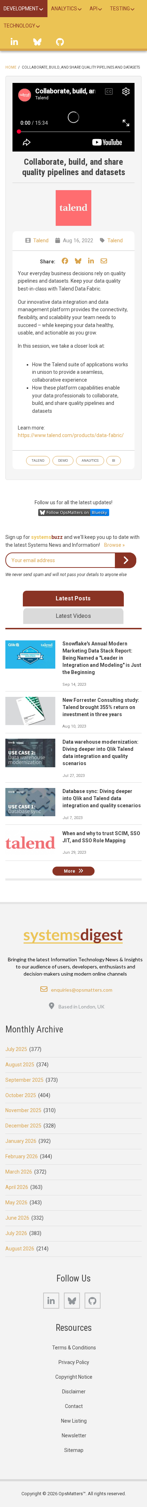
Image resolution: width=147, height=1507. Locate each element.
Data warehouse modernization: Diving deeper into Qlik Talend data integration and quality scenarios (100, 752)
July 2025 (16, 1049)
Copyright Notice (73, 1377)
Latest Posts (73, 598)
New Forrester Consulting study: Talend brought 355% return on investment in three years (100, 707)
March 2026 (18, 1172)
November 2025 (23, 1110)
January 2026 (20, 1141)
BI (113, 460)
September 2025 (24, 1080)
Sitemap (73, 1450)
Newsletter (74, 1435)
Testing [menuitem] (120, 8)
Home (10, 67)
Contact (74, 1406)
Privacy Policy (74, 1362)
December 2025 (23, 1126)
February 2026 (21, 1156)
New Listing (74, 1421)
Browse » (114, 545)
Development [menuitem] (21, 8)
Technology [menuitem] (19, 26)
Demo (63, 460)
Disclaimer (74, 1391)
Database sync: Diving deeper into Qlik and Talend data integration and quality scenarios (101, 798)
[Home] (74, 936)
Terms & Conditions (74, 1347)
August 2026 (19, 1248)
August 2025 (19, 1064)
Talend (41, 240)
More (69, 871)
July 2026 (16, 1233)
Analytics (90, 460)
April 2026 (16, 1187)
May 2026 (16, 1202)
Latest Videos (73, 616)
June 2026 (17, 1218)
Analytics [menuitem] (64, 8)
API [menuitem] (93, 8)
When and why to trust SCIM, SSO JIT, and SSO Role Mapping (101, 837)
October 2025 (20, 1095)
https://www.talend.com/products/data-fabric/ (71, 435)
